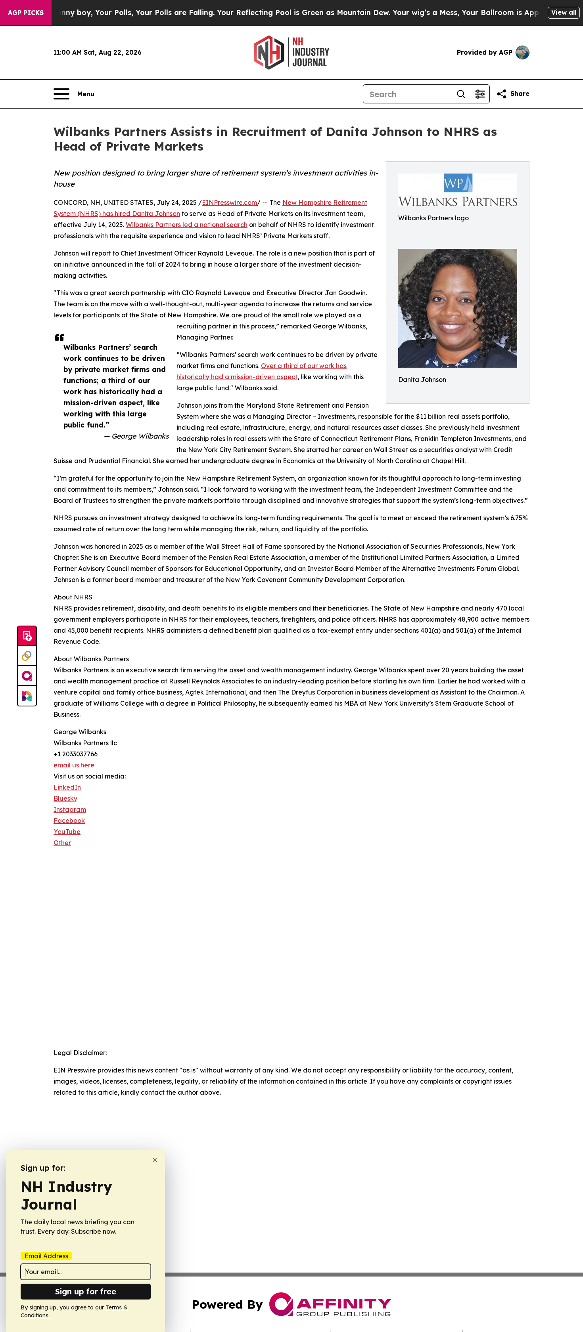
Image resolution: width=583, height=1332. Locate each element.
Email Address (46, 1256)
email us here (74, 765)
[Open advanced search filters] (479, 94)
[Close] (155, 1160)
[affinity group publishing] (27, 676)
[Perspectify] (27, 656)
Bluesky (65, 798)
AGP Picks (26, 13)
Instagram (70, 809)
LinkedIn (67, 787)
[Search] (460, 94)
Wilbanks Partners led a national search (186, 225)
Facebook (69, 820)
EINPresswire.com (229, 202)
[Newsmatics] (27, 696)
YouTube (67, 832)
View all (563, 12)
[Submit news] (27, 636)
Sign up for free (85, 1291)
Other (62, 843)
